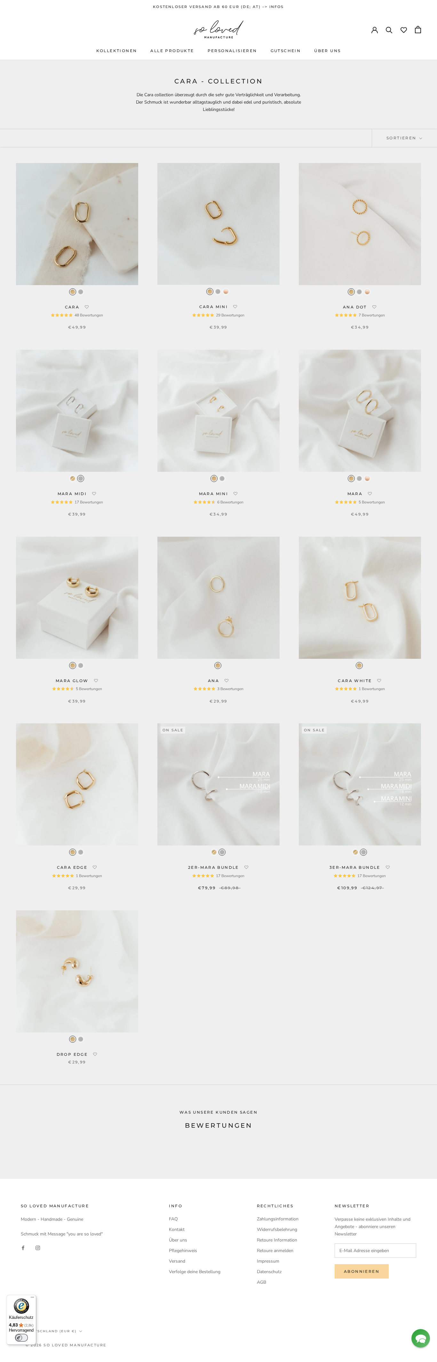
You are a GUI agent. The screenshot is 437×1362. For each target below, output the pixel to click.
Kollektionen (116, 50)
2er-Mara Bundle (214, 867)
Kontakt (177, 1229)
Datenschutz (269, 1272)
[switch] (21, 1338)
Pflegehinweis (183, 1251)
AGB (261, 1282)
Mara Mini (214, 493)
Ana (214, 680)
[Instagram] (38, 1247)
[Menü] (32, 1299)
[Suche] (389, 29)
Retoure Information (277, 1240)
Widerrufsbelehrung (277, 1229)
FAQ (173, 1219)
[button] (87, 307)
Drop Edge (73, 1054)
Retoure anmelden (275, 1251)
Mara (355, 493)
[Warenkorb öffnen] (418, 29)
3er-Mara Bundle (356, 867)
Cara (73, 307)
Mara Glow (73, 680)
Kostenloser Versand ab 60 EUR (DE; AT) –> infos (218, 6)
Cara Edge (73, 867)
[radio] (72, 291)
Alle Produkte (172, 50)
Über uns (327, 50)
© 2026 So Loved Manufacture (66, 1345)
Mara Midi (73, 493)
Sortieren (402, 138)
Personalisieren (232, 50)
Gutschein (286, 50)
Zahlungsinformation (277, 1219)
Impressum (268, 1261)
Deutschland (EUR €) (51, 1331)
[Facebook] (23, 1247)
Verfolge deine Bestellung (194, 1272)
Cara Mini (214, 306)
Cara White (355, 680)
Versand (177, 1261)
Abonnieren (361, 1271)
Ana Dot (356, 307)
